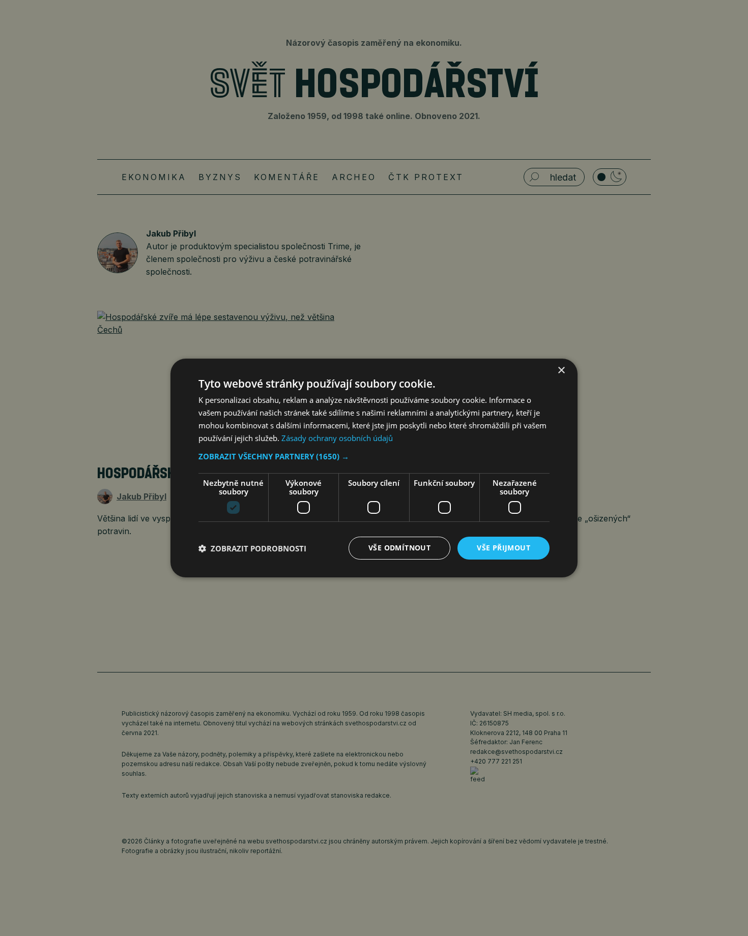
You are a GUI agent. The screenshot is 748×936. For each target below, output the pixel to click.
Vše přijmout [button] (503, 547)
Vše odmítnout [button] (399, 547)
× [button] (561, 370)
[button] (374, 456)
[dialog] (374, 468)
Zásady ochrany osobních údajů (337, 438)
